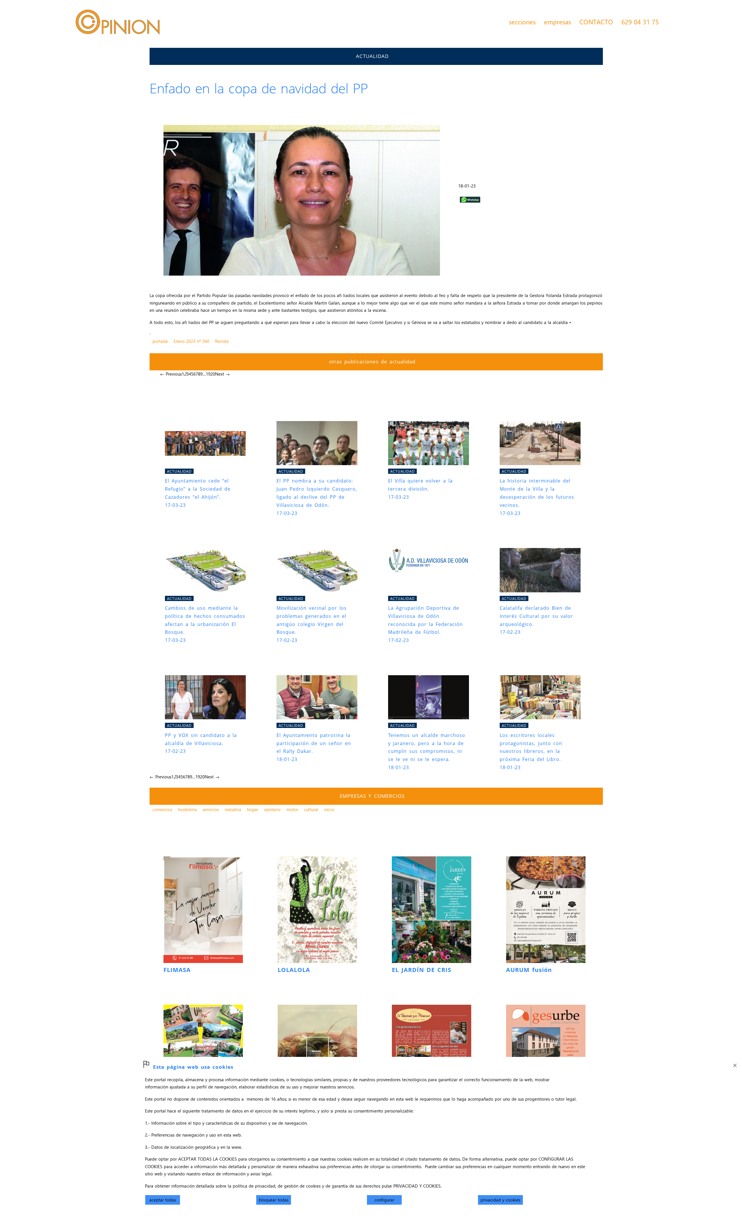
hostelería (187, 809)
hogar (252, 809)
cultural (311, 809)
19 (208, 374)
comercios (162, 809)
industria (233, 809)
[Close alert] (735, 1064)
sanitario (272, 809)
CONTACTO (596, 21)
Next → (222, 374)
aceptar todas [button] (162, 1200)
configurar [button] (384, 1200)
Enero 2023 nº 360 (191, 341)
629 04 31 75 (640, 21)
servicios (211, 809)
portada (160, 341)
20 (212, 374)
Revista (222, 341)
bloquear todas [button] (273, 1200)
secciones (522, 21)
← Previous (171, 374)
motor (292, 809)
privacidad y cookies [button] (500, 1200)
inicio (329, 809)
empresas (557, 21)
